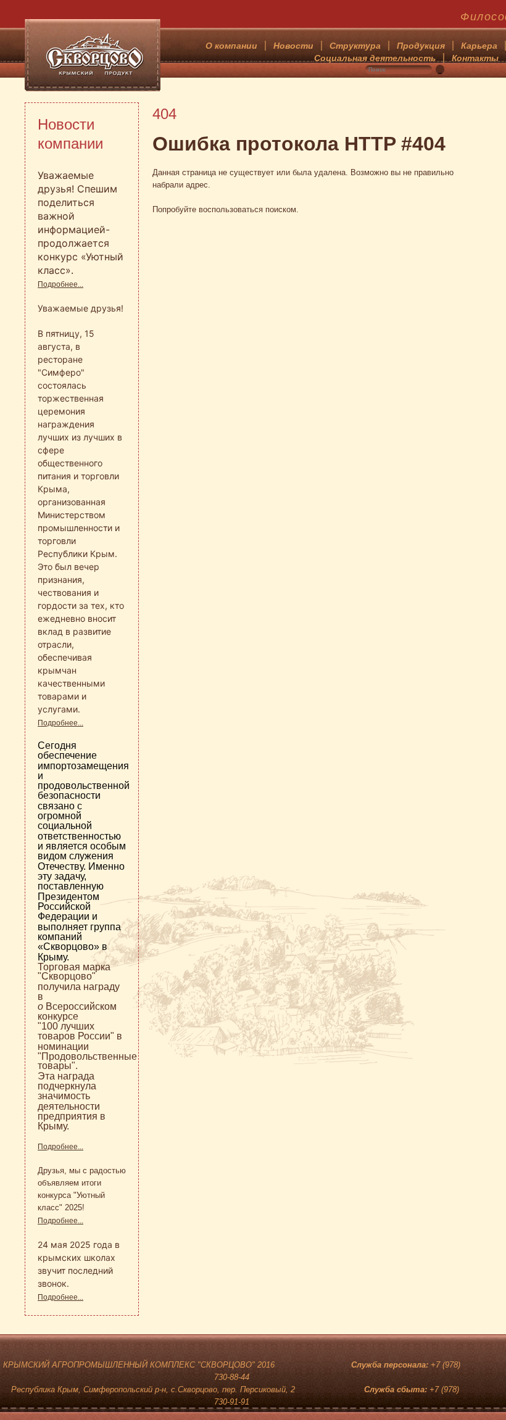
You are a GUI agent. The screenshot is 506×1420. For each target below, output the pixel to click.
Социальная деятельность (375, 58)
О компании (231, 46)
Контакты (475, 58)
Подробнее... (60, 284)
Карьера (479, 46)
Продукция (421, 46)
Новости (293, 46)
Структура (355, 46)
